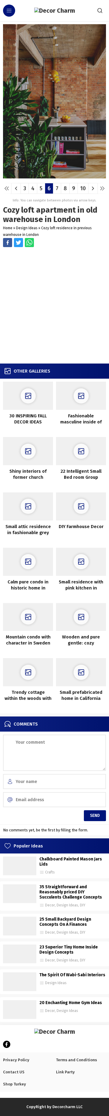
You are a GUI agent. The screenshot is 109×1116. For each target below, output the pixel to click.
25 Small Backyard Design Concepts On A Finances (65, 922)
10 (83, 188)
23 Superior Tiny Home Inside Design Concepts (68, 950)
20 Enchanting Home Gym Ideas (70, 1002)
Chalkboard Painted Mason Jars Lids (70, 862)
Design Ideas (27, 228)
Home (7, 228)
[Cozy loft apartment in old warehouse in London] (54, 176)
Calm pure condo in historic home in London (28, 588)
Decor (50, 905)
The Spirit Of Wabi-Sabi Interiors (72, 974)
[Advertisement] (54, 306)
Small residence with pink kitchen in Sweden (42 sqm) (81, 588)
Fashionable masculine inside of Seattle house (81, 422)
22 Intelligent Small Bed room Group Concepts (81, 477)
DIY (82, 905)
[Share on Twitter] (29, 242)
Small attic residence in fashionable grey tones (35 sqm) (28, 532)
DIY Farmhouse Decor (81, 526)
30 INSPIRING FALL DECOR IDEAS (28, 419)
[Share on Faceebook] (18, 242)
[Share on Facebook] (7, 242)
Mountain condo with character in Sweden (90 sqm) (28, 643)
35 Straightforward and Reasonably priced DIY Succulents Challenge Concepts (70, 892)
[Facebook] (6, 1044)
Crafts (50, 872)
